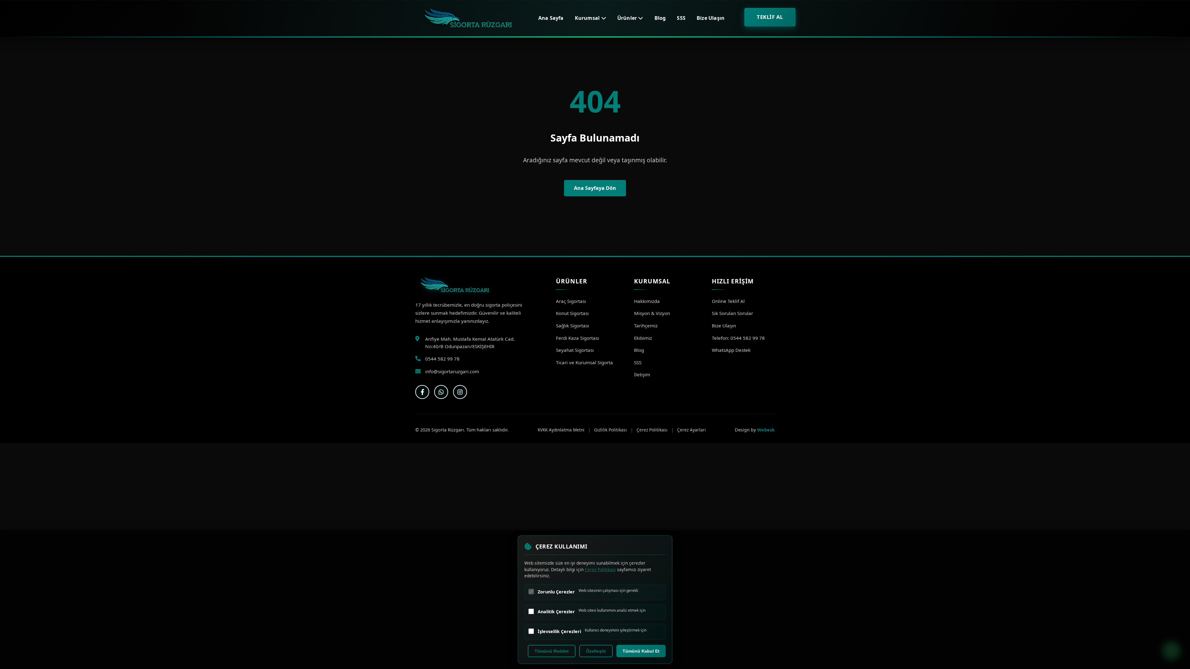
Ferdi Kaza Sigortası (577, 338)
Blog (660, 18)
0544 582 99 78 (442, 359)
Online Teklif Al (728, 301)
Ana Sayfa (551, 18)
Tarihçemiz (646, 325)
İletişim (642, 374)
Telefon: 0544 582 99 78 (738, 338)
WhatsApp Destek (731, 350)
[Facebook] (422, 392)
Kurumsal (588, 18)
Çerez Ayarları (691, 430)
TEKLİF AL (770, 16)
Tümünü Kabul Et (641, 651)
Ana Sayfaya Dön (595, 188)
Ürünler (627, 18)
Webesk (766, 430)
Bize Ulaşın (711, 18)
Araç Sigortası (571, 301)
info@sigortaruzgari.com (452, 371)
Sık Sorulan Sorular (732, 313)
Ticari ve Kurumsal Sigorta (584, 362)
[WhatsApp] (441, 392)
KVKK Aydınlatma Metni (561, 430)
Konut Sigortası (572, 313)
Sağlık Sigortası (572, 325)
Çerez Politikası (652, 430)
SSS (681, 18)
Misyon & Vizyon (652, 313)
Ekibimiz (643, 338)
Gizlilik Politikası (610, 430)
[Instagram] (460, 392)
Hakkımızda (647, 301)
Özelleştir (596, 651)
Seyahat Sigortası (575, 350)
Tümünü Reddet (552, 651)
